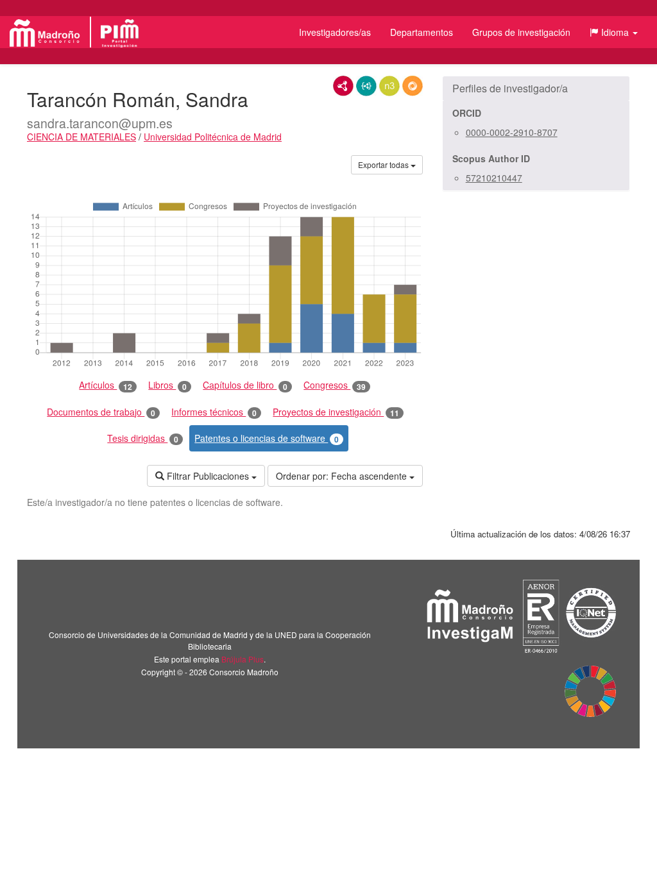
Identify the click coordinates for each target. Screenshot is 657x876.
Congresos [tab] (334, 385)
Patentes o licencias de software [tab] (266, 438)
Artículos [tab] (105, 385)
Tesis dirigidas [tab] (142, 438)
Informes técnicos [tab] (214, 412)
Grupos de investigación (521, 32)
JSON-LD (366, 86)
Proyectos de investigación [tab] (336, 412)
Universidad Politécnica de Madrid (213, 136)
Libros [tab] (167, 385)
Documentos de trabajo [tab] (101, 412)
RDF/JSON (412, 86)
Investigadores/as (335, 32)
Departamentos (421, 32)
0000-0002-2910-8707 (512, 132)
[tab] (536, 88)
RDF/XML (343, 86)
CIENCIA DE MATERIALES (81, 136)
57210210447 (494, 177)
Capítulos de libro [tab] (245, 385)
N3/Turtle (389, 86)
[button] (613, 32)
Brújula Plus (242, 658)
